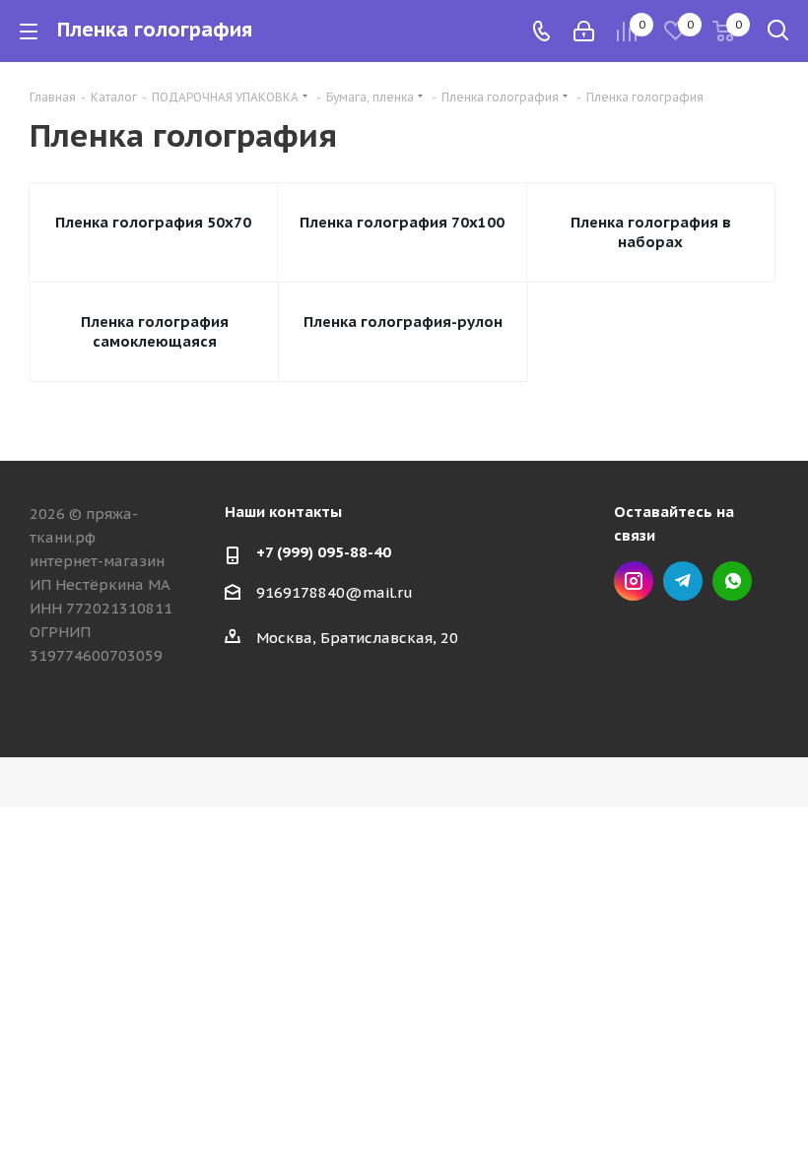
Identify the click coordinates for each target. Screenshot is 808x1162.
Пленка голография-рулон (403, 321)
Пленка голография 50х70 (153, 222)
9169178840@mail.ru (334, 592)
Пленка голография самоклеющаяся (155, 331)
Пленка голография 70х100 (402, 222)
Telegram (683, 581)
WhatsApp (732, 581)
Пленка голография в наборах (651, 232)
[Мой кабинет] (583, 31)
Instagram (633, 581)
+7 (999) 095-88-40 (323, 552)
